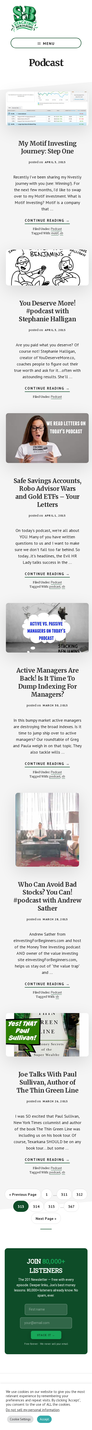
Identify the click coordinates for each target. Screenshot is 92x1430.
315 (52, 1206)
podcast (54, 586)
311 (65, 1194)
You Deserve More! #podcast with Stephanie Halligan (47, 311)
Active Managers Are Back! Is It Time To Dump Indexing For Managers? (47, 682)
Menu (49, 43)
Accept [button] (44, 1419)
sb (61, 233)
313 (21, 1206)
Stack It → (46, 1335)
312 (80, 1194)
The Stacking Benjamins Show (40, 19)
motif (55, 233)
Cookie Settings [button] (20, 1419)
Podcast (56, 229)
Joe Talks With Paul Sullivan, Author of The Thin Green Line (48, 1082)
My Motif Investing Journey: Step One (47, 147)
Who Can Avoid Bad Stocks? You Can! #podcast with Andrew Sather (47, 896)
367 (72, 1206)
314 (37, 1206)
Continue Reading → (47, 221)
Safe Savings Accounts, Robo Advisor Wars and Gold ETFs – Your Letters (47, 493)
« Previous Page (23, 1196)
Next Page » (45, 1220)
